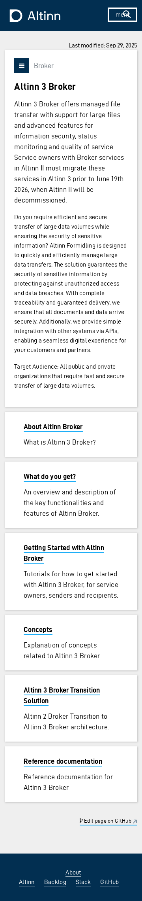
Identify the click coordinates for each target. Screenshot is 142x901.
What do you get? (50, 476)
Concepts (38, 629)
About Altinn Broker (53, 426)
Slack (83, 881)
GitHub (109, 881)
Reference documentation (63, 761)
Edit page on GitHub (107, 821)
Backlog (55, 881)
